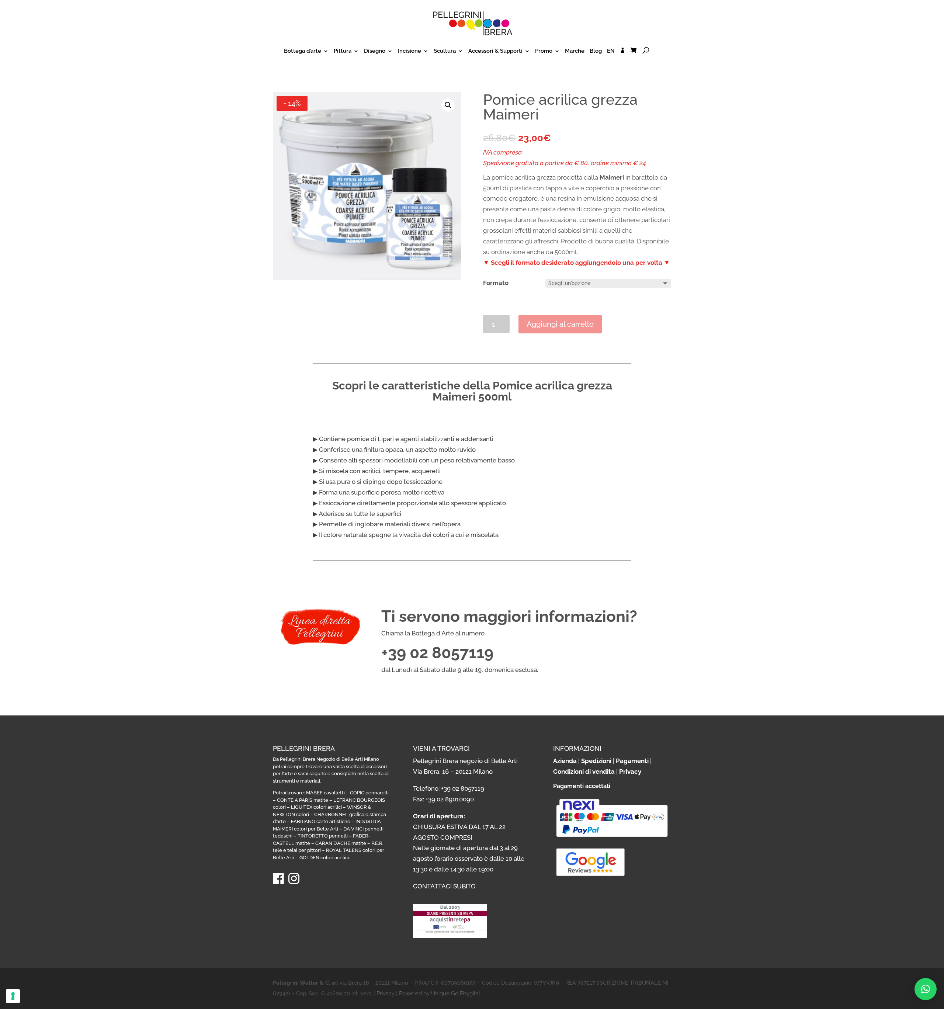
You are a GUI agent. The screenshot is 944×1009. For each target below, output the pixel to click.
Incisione (409, 51)
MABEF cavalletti (325, 792)
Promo (543, 51)
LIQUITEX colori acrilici (316, 807)
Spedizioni (596, 760)
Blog (596, 51)
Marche (574, 51)
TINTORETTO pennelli (323, 836)
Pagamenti (632, 760)
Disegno (374, 51)
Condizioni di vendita (584, 771)
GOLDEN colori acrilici (324, 857)
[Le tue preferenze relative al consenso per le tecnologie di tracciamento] (13, 996)
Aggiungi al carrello (560, 324)
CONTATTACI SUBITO (444, 886)
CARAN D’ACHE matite (340, 843)
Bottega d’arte (302, 51)
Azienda (565, 760)
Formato (496, 283)
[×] (925, 989)
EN (611, 51)
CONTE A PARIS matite (302, 800)
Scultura (445, 51)
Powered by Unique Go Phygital (439, 993)
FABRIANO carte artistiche (320, 821)
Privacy (630, 771)
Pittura (342, 51)
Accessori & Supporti (495, 51)
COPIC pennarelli (369, 792)
